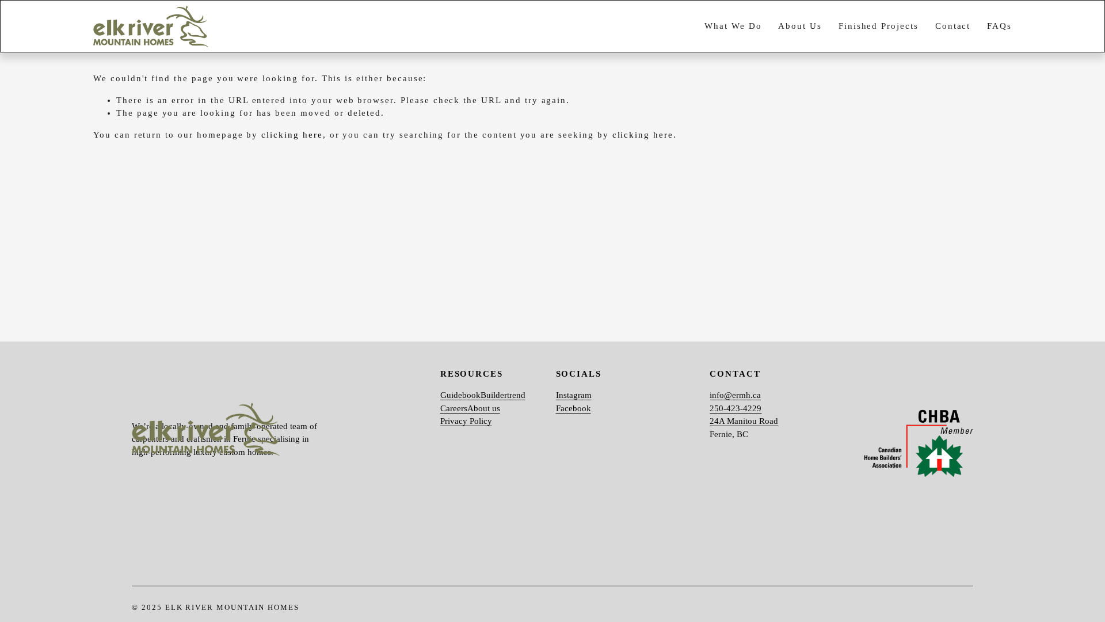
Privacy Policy (466, 421)
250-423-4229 (735, 408)
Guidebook (460, 395)
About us (483, 408)
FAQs (999, 26)
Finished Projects (879, 26)
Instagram (574, 395)
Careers (453, 408)
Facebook (573, 408)
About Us (800, 26)
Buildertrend (503, 395)
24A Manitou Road (744, 421)
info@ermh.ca (735, 395)
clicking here (291, 134)
